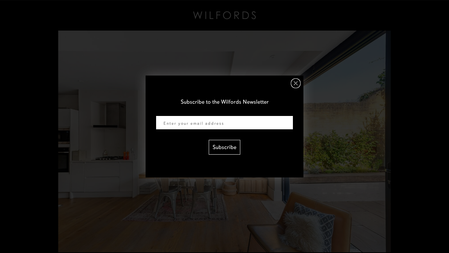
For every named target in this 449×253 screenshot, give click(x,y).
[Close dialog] (295, 83)
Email (162, 111)
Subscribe (224, 147)
